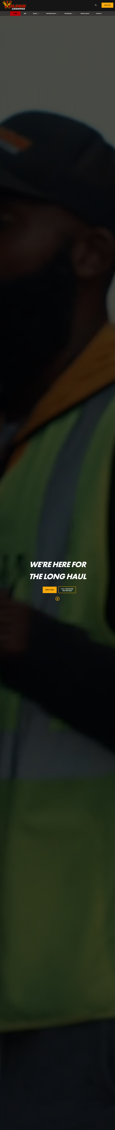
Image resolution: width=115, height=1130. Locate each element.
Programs (68, 13)
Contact (99, 13)
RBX (25, 13)
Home (15, 13)
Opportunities (51, 13)
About (35, 13)
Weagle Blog (85, 13)
